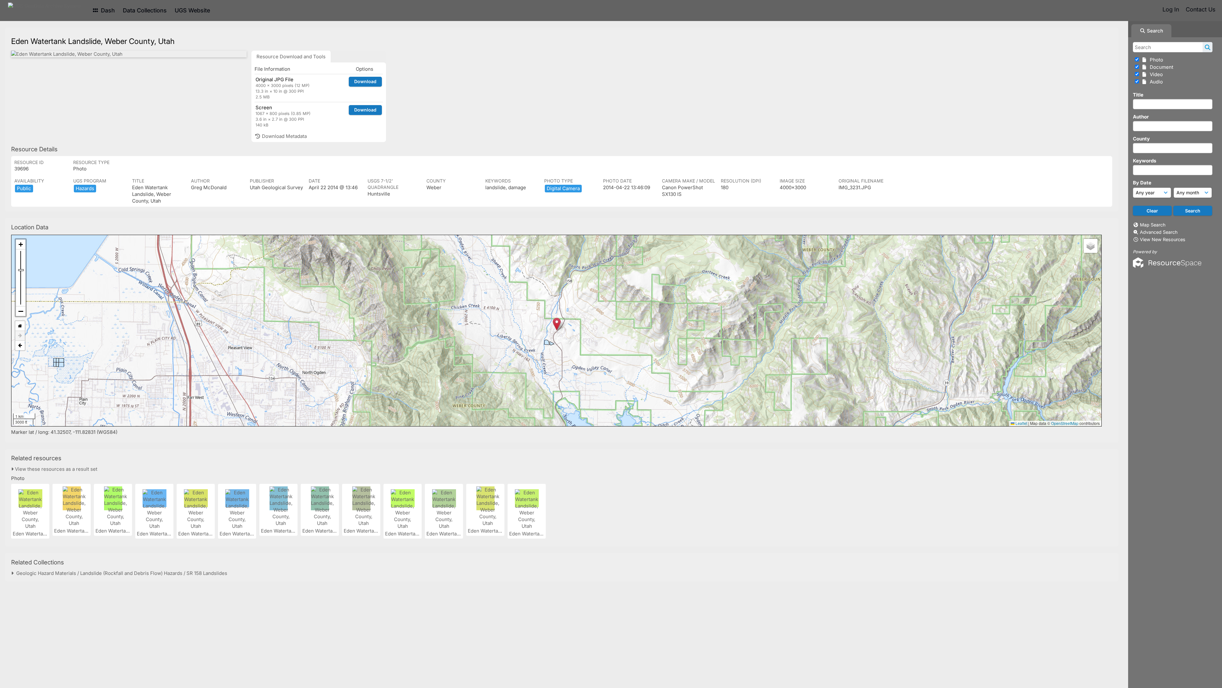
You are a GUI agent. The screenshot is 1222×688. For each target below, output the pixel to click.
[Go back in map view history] (20, 345)
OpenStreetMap (1064, 423)
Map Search (1152, 224)
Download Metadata (284, 136)
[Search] (1207, 47)
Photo (1155, 60)
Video (1155, 74)
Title (1138, 95)
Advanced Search (1158, 232)
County (1141, 139)
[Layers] (1091, 246)
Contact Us (1200, 9)
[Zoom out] (20, 311)
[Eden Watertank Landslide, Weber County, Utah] (129, 54)
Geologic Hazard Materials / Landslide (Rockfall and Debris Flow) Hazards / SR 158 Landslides (120, 573)
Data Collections (145, 10)
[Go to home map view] (20, 326)
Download (365, 81)
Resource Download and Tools (291, 57)
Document (1160, 67)
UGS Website (192, 10)
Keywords (1144, 161)
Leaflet (1021, 423)
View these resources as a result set (55, 469)
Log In (1170, 9)
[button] (557, 324)
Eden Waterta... (30, 534)
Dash (107, 10)
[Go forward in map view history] (20, 336)
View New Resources (1162, 239)
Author (1141, 117)
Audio (1155, 82)
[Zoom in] (20, 244)
